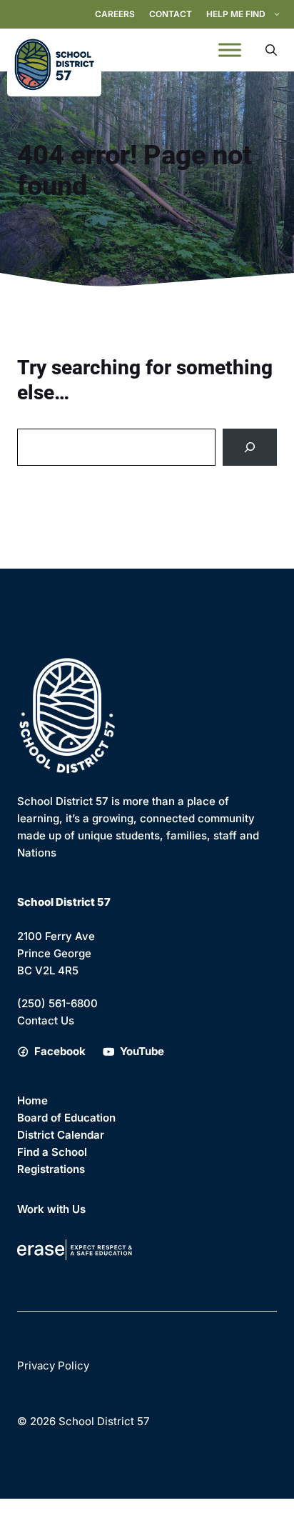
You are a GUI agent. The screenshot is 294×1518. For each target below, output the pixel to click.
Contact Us (45, 1020)
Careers (115, 14)
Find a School (52, 1152)
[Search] (250, 447)
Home (32, 1100)
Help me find (235, 14)
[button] (271, 50)
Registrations (51, 1169)
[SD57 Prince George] (54, 50)
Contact (170, 14)
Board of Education (66, 1117)
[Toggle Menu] (229, 50)
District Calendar (60, 1135)
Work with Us (51, 1209)
